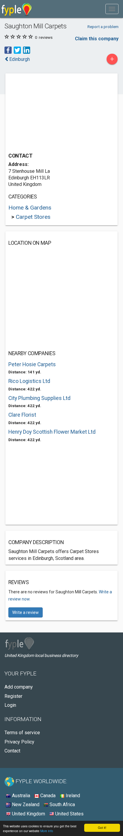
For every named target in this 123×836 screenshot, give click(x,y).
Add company (18, 687)
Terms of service (22, 732)
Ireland (72, 795)
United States (69, 814)
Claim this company (97, 38)
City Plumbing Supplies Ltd (39, 398)
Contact (12, 751)
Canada (47, 795)
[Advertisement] (53, 113)
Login (10, 705)
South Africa (61, 804)
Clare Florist (22, 415)
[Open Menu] (112, 9)
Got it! (102, 827)
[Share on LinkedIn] (26, 50)
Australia (20, 795)
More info (46, 831)
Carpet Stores (33, 216)
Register (13, 696)
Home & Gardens (29, 207)
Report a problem (103, 26)
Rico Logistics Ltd (29, 381)
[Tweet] (17, 50)
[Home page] (16, 8)
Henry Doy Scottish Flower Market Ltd (52, 432)
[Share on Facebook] (8, 50)
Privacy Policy (19, 742)
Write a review (25, 612)
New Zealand (25, 804)
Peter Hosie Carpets (32, 364)
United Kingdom (28, 814)
